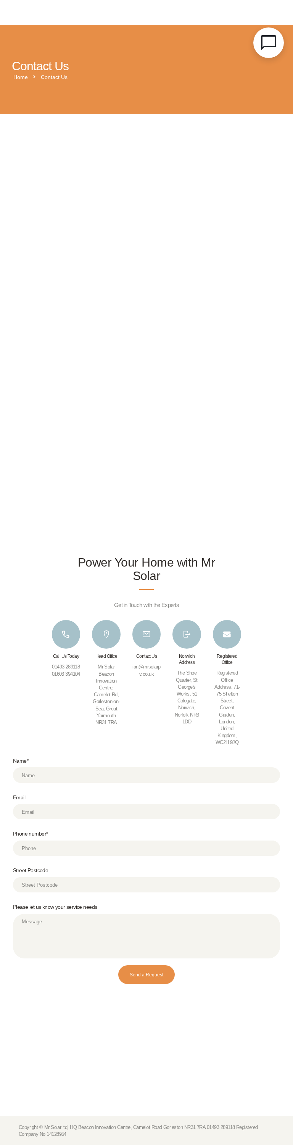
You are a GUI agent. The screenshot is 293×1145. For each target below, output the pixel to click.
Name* (20, 761)
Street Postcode (30, 870)
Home (20, 77)
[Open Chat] (268, 42)
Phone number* (30, 834)
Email (19, 797)
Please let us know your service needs (55, 907)
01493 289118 (66, 667)
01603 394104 (66, 674)
